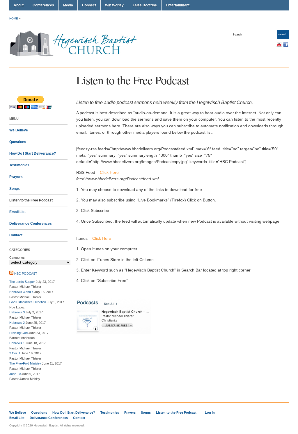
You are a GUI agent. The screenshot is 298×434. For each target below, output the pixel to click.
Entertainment (177, 5)
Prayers (16, 177)
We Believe (18, 130)
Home (13, 18)
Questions (17, 142)
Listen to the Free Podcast (31, 200)
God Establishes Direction (27, 302)
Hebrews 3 (17, 312)
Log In (210, 412)
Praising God (18, 333)
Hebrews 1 (17, 343)
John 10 (15, 374)
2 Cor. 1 (14, 353)
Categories (17, 257)
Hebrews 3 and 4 (21, 292)
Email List (17, 212)
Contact (15, 235)
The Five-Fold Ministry (25, 363)
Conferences (43, 5)
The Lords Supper (22, 281)
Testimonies (19, 165)
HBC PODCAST (25, 273)
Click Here (109, 172)
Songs (14, 189)
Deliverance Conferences (30, 224)
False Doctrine (145, 5)
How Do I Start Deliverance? (32, 153)
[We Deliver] (76, 56)
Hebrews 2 (17, 322)
